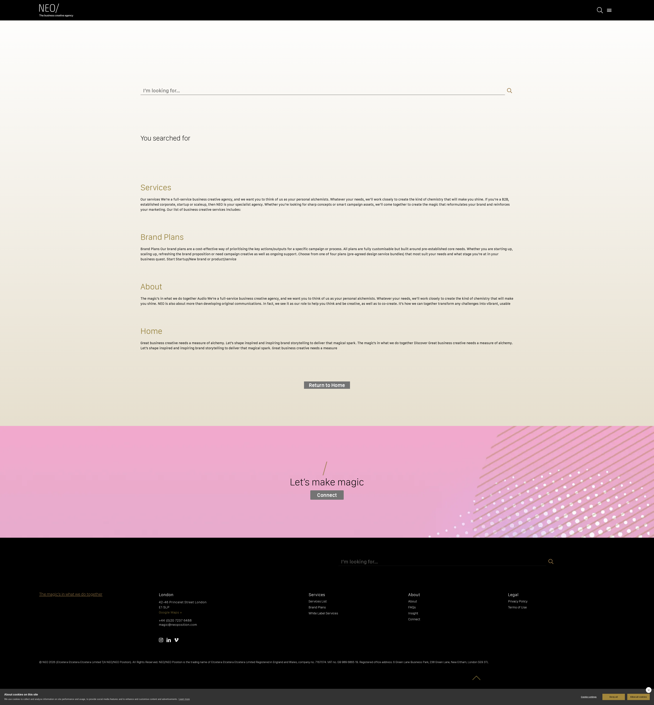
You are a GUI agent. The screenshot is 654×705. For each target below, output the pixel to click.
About (151, 286)
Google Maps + (170, 612)
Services (156, 187)
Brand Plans (162, 237)
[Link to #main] (476, 677)
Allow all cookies (638, 697)
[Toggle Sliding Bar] (600, 10)
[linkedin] (169, 640)
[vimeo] (176, 640)
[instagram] (161, 640)
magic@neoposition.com (178, 625)
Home (151, 331)
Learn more (184, 699)
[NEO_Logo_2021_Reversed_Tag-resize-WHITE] (56, 5)
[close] (648, 690)
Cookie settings (589, 697)
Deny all (614, 697)
